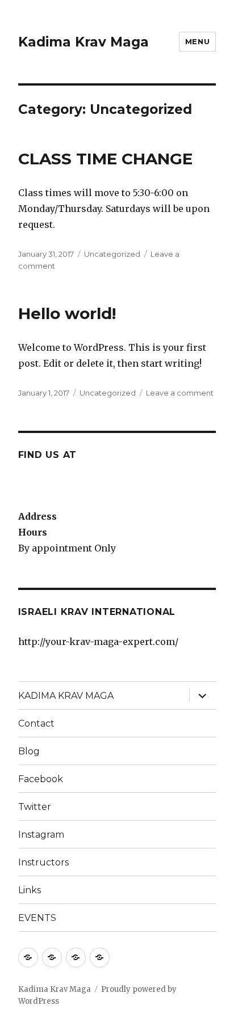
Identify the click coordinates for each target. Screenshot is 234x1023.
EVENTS (37, 917)
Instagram (41, 834)
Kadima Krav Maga (83, 42)
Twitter (34, 806)
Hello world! (67, 313)
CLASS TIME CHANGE (105, 158)
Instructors (43, 862)
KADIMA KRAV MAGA (66, 695)
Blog (29, 751)
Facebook (40, 779)
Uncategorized (112, 253)
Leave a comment (180, 392)
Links (29, 890)
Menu (197, 41)
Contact (36, 723)
